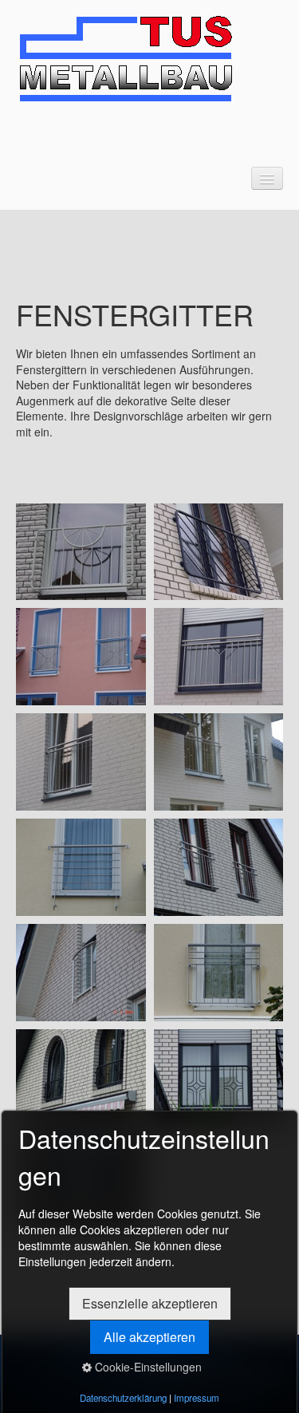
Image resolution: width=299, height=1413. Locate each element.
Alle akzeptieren (149, 1337)
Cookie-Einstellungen (147, 1367)
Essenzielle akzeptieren (150, 1303)
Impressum (196, 1397)
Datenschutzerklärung (123, 1397)
